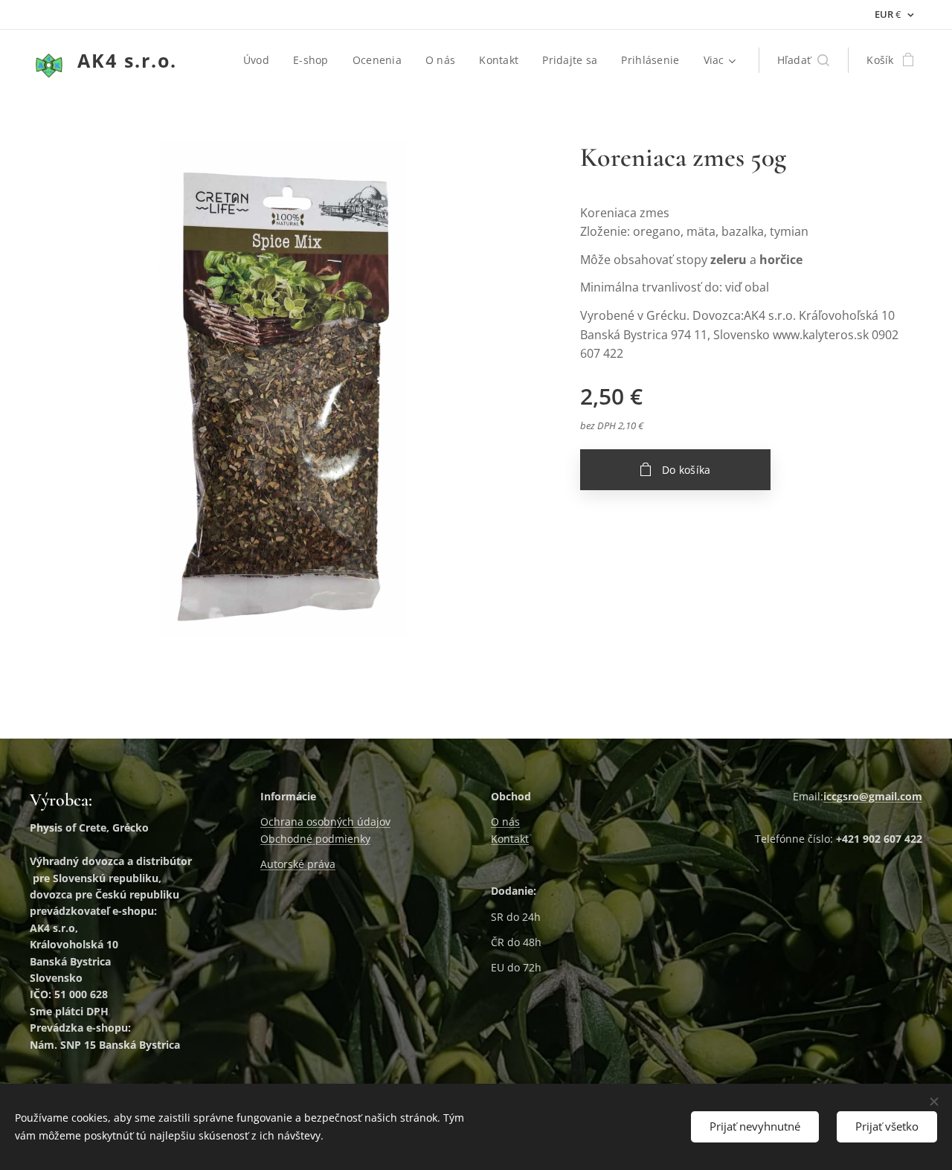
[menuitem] (260, 60)
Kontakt (510, 839)
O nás (505, 821)
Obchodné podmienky (315, 839)
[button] (804, 60)
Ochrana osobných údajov (325, 821)
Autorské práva (297, 864)
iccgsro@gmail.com (872, 796)
